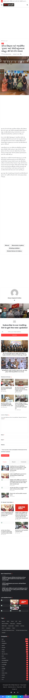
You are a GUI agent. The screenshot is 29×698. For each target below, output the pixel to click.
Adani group (12, 623)
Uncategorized (5, 660)
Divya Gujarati (23, 684)
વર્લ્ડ (3, 679)
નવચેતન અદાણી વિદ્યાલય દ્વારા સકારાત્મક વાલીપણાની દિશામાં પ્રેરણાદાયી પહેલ (18, 474)
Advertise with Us (12, 687)
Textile (13, 628)
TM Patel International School (21, 630)
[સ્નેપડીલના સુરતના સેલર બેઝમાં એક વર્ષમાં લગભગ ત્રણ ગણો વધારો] (5, 612)
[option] (14, 310)
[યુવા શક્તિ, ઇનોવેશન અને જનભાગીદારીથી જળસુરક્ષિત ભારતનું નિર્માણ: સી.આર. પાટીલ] (7, 398)
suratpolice (8, 628)
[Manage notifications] (26, 695)
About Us (5, 687)
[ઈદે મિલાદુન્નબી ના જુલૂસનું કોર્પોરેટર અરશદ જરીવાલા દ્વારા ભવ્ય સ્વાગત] (23, 607)
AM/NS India (4, 625)
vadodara (3, 632)
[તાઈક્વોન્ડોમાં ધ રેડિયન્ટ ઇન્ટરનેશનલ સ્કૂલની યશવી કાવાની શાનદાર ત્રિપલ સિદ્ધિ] (5, 489)
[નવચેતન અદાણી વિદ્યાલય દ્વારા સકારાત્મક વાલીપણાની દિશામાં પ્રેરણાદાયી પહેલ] (5, 475)
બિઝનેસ (3, 641)
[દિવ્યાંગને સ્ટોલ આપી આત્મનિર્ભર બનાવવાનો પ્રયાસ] (5, 495)
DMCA (24, 687)
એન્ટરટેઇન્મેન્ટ (5, 653)
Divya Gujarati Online (7, 54)
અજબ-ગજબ (4, 673)
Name (2, 434)
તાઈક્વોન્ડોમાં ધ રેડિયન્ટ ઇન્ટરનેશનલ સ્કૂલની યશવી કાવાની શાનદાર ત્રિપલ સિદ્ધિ (18, 488)
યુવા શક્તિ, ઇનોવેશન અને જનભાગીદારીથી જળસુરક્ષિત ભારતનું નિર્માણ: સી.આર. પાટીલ (7, 404)
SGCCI (3, 628)
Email (2, 439)
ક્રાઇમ (3, 677)
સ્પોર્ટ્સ (3, 649)
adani (20, 621)
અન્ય (3, 670)
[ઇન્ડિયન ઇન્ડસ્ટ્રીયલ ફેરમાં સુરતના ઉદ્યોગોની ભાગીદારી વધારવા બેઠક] (7, 382)
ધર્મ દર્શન (3, 647)
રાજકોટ (3, 675)
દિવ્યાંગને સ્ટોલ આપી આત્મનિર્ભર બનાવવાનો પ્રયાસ (21, 531)
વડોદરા (3, 666)
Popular (5, 462)
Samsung (22, 625)
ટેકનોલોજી (4, 664)
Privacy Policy (19, 687)
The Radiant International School (8, 630)
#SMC (8, 621)
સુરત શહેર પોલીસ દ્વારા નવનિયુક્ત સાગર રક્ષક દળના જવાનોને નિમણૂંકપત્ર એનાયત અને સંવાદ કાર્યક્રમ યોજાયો (21, 389)
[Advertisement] (14, 22)
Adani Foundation (5, 623)
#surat (7, 245)
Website (3, 444)
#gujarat (3, 621)
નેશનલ (3, 651)
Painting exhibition (15, 248)
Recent (13, 462)
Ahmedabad (19, 623)
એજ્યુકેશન (4, 643)
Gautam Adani (11, 625)
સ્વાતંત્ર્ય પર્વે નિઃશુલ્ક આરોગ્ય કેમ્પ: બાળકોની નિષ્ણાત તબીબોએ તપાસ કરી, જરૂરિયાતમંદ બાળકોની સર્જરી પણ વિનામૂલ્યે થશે (21, 405)
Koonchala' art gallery (18, 245)
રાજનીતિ (3, 668)
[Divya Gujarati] (8, 4)
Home (3, 40)
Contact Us (14, 689)
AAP (16, 621)
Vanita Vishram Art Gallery (15, 251)
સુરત (7, 40)
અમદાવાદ (4, 658)
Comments (23, 462)
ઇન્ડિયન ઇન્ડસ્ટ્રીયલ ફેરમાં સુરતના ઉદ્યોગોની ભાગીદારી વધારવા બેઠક (6, 388)
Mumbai (17, 625)
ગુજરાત (3, 645)
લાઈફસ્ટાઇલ (4, 662)
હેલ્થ (3, 656)
